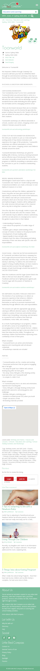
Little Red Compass (12, 4)
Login (9, 479)
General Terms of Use (9, 649)
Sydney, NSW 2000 (20, 16)
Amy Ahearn (8, 542)
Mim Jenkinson (9, 512)
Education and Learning (23, 442)
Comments (20, 511)
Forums (4, 661)
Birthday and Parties (17, 440)
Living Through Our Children (15, 539)
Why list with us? (7, 623)
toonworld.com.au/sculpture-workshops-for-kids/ (18, 247)
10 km (9, 16)
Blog (3, 655)
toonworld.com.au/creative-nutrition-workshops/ (18, 287)
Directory (5, 626)
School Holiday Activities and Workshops (19, 443)
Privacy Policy (6, 652)
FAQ (3, 629)
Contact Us (5, 646)
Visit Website (9, 60)
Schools (11, 442)
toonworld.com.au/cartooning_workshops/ (16, 129)
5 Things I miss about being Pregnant (19, 569)
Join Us (22, 479)
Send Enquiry (9, 62)
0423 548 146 (9, 57)
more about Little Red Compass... (13, 614)
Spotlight (5, 658)
